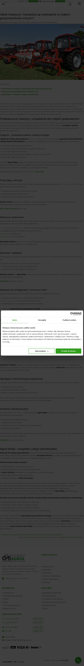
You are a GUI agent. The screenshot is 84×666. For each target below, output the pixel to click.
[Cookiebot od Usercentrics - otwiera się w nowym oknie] (71, 313)
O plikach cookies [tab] (69, 320)
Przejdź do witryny (68, 351)
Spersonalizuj (40, 351)
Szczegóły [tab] (42, 320)
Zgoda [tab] (14, 320)
